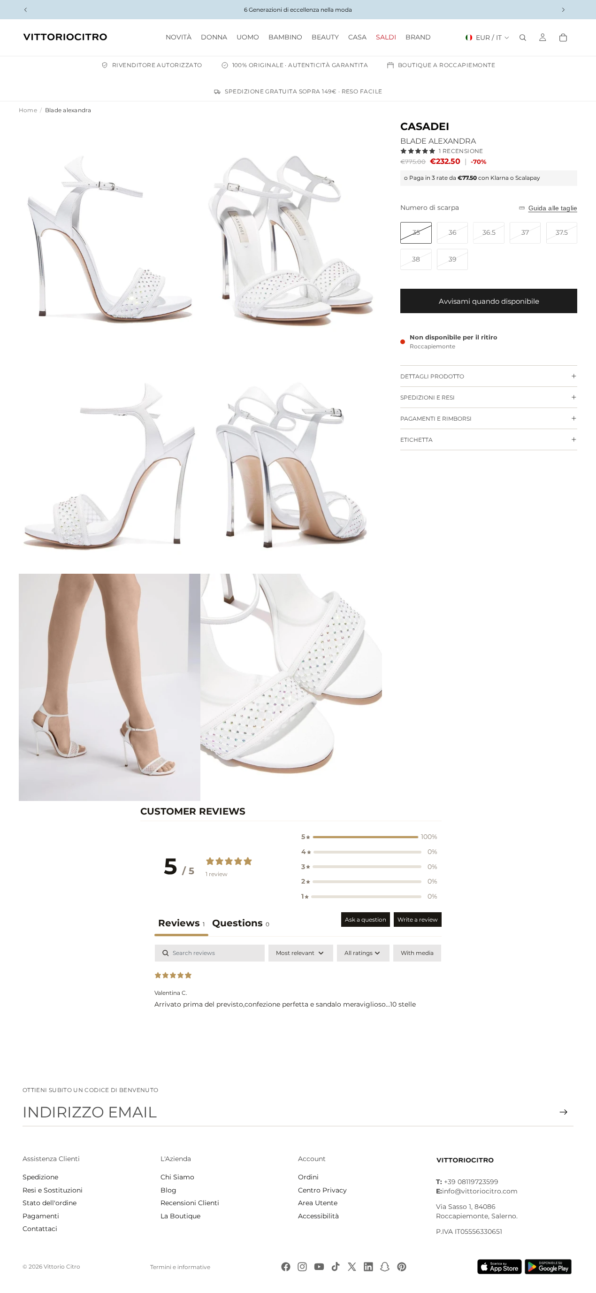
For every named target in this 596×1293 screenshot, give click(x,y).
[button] (369, 837)
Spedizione (40, 1177)
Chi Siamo (177, 1177)
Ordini (308, 1177)
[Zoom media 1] (109, 233)
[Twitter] (352, 1266)
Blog (168, 1190)
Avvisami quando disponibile (489, 301)
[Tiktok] (335, 1266)
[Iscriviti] (563, 1112)
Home (28, 110)
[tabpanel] (298, 1004)
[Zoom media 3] (109, 460)
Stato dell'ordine (49, 1203)
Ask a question (365, 919)
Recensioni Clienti (189, 1203)
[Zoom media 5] (109, 687)
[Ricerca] (522, 37)
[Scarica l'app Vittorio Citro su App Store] (499, 1266)
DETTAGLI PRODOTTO (432, 376)
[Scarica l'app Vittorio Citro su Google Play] (550, 1266)
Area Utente (317, 1203)
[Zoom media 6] (291, 687)
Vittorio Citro (62, 1266)
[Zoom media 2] (291, 233)
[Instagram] (302, 1266)
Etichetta (416, 439)
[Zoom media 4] (291, 460)
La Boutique (180, 1216)
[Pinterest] (401, 1266)
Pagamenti (41, 1216)
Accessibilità (318, 1216)
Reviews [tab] (181, 923)
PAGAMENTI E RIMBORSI (436, 418)
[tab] (240, 924)
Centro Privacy (322, 1190)
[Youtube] (319, 1266)
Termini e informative (180, 1266)
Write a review (417, 919)
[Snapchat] (384, 1266)
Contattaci (40, 1228)
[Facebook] (285, 1266)
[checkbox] (417, 953)
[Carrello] (563, 37)
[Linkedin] (368, 1266)
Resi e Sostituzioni (53, 1190)
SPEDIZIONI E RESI (427, 397)
